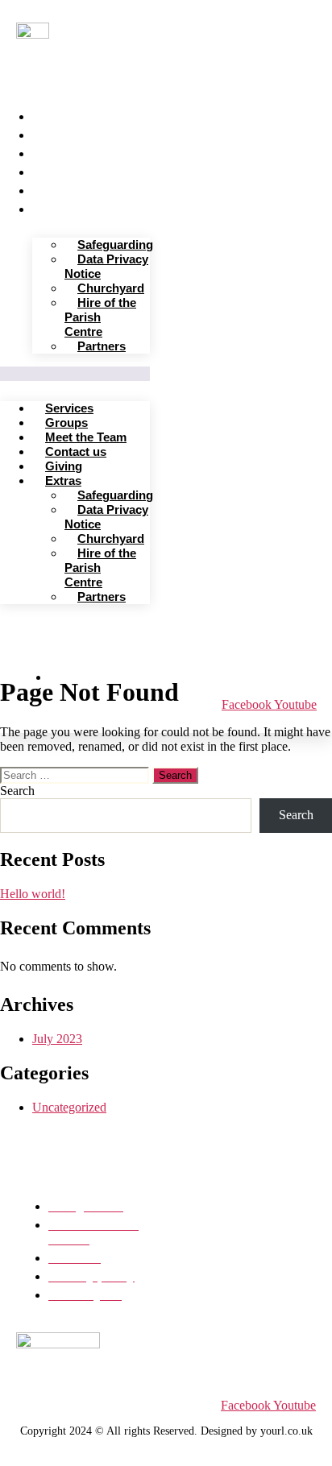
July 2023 (57, 1039)
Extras (56, 208)
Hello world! (32, 894)
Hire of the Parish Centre (100, 317)
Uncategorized (69, 1107)
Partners (101, 346)
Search (17, 790)
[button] (75, 373)
